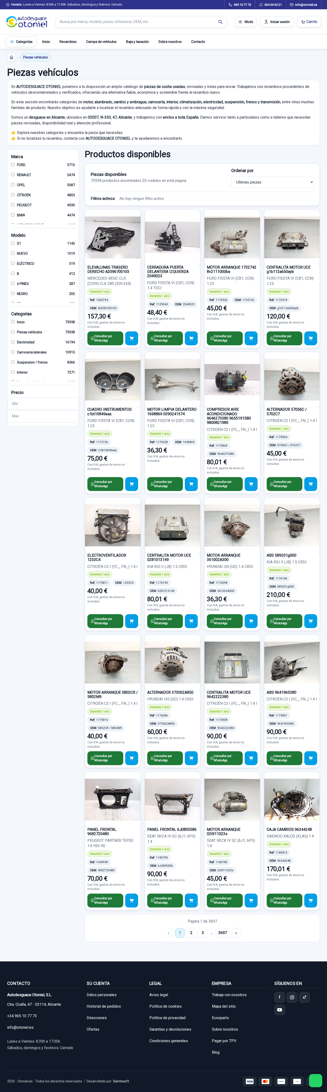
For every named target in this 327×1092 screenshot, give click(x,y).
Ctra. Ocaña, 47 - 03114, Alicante (34, 1004)
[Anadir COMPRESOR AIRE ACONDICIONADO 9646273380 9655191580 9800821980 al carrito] (251, 484)
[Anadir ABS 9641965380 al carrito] (310, 758)
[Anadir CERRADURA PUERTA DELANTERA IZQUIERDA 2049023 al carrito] (191, 338)
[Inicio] (11, 57)
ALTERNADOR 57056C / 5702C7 (287, 411)
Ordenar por (242, 170)
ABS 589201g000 (281, 555)
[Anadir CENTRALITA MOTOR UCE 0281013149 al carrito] (191, 621)
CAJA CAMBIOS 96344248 (289, 829)
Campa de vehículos (101, 42)
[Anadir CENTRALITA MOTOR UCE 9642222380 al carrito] (251, 758)
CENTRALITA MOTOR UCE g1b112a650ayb (288, 269)
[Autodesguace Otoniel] (27, 22)
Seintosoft (121, 1081)
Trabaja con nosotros (229, 995)
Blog (216, 1052)
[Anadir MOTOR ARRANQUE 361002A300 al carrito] (251, 621)
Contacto (198, 42)
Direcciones (97, 1018)
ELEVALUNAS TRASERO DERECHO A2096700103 (108, 269)
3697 (222, 932)
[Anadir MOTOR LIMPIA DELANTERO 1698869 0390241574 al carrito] (191, 484)
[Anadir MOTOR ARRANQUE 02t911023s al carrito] (251, 900)
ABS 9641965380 (281, 692)
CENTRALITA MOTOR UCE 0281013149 (169, 557)
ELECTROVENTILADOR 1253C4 (106, 557)
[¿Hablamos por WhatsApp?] (315, 1080)
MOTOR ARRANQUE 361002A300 (223, 557)
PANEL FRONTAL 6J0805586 (172, 829)
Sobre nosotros (170, 42)
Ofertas (93, 1029)
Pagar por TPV (224, 1041)
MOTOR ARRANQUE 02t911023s (223, 831)
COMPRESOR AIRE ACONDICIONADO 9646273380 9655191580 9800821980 (229, 416)
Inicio (46, 42)
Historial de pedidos (104, 1006)
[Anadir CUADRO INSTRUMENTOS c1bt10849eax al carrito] (131, 484)
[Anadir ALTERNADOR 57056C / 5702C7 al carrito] (310, 484)
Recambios (68, 42)
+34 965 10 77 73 (22, 1016)
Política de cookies (165, 1006)
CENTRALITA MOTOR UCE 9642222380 (229, 694)
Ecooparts (220, 1018)
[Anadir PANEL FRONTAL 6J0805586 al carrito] (191, 900)
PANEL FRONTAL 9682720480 (101, 831)
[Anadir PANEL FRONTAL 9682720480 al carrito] (131, 900)
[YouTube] (279, 1010)
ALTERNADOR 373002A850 (170, 692)
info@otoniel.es (20, 1027)
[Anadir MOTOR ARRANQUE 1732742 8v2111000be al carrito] (251, 338)
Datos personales (102, 995)
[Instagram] (292, 997)
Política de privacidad (167, 1018)
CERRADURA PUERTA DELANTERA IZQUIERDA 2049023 (168, 271)
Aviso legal (158, 995)
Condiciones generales (168, 1041)
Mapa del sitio (224, 1006)
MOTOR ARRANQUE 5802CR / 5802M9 (112, 694)
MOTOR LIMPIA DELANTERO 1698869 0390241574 (172, 411)
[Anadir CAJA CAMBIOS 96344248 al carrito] (310, 900)
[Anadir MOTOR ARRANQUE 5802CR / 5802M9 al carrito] (131, 758)
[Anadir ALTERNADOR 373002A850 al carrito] (191, 758)
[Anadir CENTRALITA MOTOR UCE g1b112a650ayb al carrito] (310, 338)
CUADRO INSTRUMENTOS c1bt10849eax (109, 411)
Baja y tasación (137, 42)
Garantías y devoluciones (170, 1029)
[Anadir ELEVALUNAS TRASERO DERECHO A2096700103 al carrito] (131, 338)
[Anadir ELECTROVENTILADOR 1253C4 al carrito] (131, 621)
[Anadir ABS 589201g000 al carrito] (310, 621)
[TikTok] (304, 997)
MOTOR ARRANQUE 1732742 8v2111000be (231, 269)
